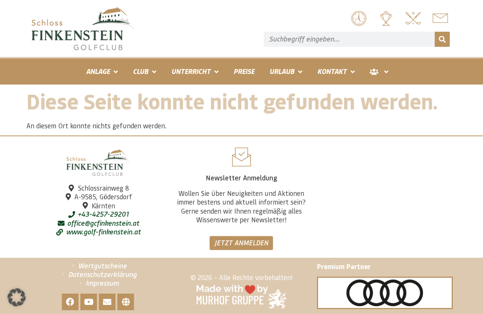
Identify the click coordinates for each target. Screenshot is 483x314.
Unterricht (191, 71)
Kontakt (332, 71)
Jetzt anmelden (241, 242)
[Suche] (442, 39)
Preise (244, 71)
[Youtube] (88, 302)
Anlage (98, 71)
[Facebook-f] (70, 302)
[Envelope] (107, 302)
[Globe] (125, 302)
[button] (16, 297)
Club (140, 71)
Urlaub (281, 71)
